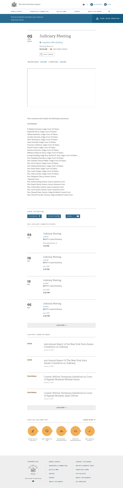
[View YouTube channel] (84, 5)
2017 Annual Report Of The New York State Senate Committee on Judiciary (65, 362)
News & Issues (16, 11)
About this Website (83, 477)
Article (29, 343)
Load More (60, 325)
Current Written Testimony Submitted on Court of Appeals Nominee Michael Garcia (68, 378)
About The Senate (95, 11)
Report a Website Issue (85, 465)
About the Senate (56, 481)
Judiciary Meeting (52, 233)
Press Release (31, 376)
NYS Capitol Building (53, 239)
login (109, 4)
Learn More (88, 420)
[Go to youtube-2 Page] (33, 481)
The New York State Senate (29, 4)
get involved (98, 4)
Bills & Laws (61, 11)
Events (77, 11)
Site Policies (81, 473)
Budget (52, 473)
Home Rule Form (82, 469)
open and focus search (109, 12)
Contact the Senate (83, 461)
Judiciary (43, 62)
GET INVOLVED (81, 481)
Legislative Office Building (52, 42)
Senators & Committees (39, 11)
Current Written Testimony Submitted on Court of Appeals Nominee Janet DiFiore (68, 394)
